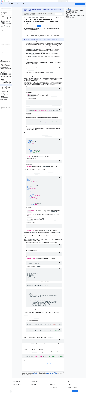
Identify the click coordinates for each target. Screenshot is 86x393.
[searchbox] (6, 8)
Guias (2, 5)
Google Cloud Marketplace (17, 384)
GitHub (50, 381)
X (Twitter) (69, 384)
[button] (6, 49)
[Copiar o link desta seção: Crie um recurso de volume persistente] (44, 132)
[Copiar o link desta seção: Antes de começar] (34, 60)
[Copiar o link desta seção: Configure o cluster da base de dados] (43, 349)
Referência (6, 5)
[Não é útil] (61, 17)
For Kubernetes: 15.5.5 (20, 3)
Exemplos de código (52, 384)
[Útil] (60, 17)
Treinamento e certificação (53, 387)
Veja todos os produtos (16, 381)
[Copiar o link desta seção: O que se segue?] (33, 360)
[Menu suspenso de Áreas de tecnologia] (19, 1)
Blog (68, 381)
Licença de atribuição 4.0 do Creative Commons (53, 372)
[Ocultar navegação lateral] (11, 391)
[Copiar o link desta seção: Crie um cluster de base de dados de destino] (47, 169)
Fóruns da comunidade (34, 381)
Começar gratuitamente (80, 3)
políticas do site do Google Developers (51, 373)
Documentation (29, 17)
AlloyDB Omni (11, 3)
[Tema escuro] (59, 88)
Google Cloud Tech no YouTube (72, 387)
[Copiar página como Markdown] (28, 24)
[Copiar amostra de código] (61, 88)
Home (24, 17)
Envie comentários (58, 19)
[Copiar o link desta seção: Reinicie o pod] (32, 335)
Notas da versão (33, 384)
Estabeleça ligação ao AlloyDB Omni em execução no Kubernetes (34, 345)
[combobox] (62, 1)
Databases (5, 3)
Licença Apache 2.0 (35, 373)
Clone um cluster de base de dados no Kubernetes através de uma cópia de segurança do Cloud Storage (42, 363)
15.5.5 (39, 26)
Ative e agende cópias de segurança (36, 47)
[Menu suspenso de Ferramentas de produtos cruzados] (33, 1)
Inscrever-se (75, 391)
